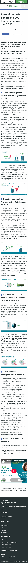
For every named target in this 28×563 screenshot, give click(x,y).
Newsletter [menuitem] (5, 525)
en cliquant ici (21, 434)
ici (6, 447)
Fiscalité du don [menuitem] (6, 544)
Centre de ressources (20, 490)
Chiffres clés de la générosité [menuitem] (10, 542)
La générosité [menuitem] (5, 540)
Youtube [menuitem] (4, 532)
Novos (3, 62)
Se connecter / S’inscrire (21, 2)
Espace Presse (11, 2)
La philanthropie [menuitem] (6, 547)
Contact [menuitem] (4, 528)
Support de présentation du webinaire (12, 450)
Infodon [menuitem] (4, 554)
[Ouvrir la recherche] (25, 6)
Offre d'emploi (4, 2)
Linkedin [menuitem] (4, 530)
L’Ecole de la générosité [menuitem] (8, 557)
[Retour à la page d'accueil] (14, 502)
